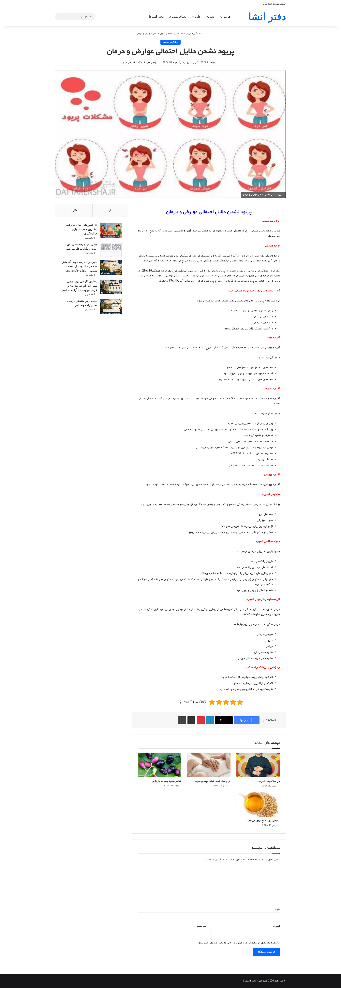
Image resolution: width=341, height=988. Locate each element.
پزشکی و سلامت (187, 33)
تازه (110, 210)
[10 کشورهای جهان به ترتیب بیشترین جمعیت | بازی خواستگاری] (111, 230)
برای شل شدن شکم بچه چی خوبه (212, 781)
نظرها (74, 210)
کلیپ (197, 16)
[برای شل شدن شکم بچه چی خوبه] (208, 765)
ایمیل (276, 926)
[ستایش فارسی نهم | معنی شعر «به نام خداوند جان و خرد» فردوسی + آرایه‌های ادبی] (111, 287)
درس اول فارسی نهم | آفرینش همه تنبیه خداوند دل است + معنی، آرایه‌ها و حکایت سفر (79, 266)
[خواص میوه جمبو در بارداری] (159, 765)
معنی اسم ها (156, 16)
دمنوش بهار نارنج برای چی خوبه (263, 821)
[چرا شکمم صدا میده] (258, 765)
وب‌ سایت (201, 926)
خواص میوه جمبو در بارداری (166, 781)
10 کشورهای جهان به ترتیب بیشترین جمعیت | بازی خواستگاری (81, 229)
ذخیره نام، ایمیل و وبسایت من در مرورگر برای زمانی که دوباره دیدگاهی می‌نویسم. (237, 943)
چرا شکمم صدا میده (269, 781)
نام (277, 909)
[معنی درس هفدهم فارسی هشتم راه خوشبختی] (111, 306)
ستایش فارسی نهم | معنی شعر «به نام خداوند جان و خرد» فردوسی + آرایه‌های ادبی (79, 286)
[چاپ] (182, 720)
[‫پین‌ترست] (201, 720)
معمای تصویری (178, 16)
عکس (211, 16)
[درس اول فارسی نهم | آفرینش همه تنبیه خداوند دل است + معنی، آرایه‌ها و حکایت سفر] (111, 267)
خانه (199, 33)
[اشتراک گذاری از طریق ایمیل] (191, 720)
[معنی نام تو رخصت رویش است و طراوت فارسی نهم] (111, 250)
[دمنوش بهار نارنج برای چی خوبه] (258, 804)
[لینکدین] (210, 720)
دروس (226, 16)
